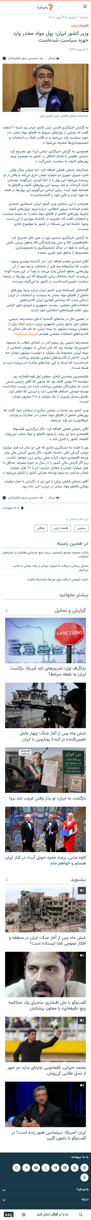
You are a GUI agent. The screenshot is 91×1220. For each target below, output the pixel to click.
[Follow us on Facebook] (65, 1168)
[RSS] (75, 1168)
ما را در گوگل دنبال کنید (52, 1214)
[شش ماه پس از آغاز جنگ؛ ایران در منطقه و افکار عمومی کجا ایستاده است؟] (45, 909)
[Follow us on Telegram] (55, 1168)
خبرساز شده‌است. (25, 334)
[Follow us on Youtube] (36, 1168)
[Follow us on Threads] (84, 1177)
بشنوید (78, 880)
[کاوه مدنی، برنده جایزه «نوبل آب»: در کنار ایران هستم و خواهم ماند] (45, 829)
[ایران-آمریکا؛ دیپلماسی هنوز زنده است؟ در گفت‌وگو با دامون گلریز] (45, 1104)
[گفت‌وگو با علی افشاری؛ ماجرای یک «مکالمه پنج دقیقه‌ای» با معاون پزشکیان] (45, 974)
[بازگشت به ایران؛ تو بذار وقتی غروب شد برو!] (45, 770)
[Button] (53, 58)
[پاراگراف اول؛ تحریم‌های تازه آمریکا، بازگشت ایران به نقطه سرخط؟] (45, 640)
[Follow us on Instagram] (16, 1168)
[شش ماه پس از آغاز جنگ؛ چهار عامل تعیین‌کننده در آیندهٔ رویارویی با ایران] (45, 705)
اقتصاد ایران (79, 26)
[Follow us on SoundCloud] (26, 1168)
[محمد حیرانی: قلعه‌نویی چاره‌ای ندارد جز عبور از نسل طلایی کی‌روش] (45, 1039)
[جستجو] (80, 1214)
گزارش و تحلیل (70, 611)
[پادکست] (23, 1214)
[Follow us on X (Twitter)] (45, 1168)
